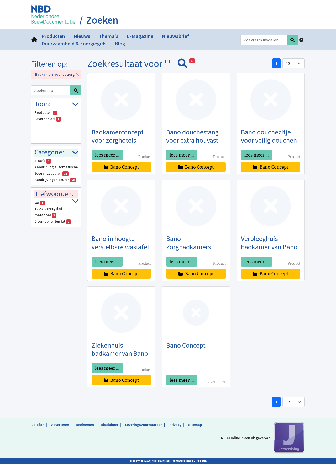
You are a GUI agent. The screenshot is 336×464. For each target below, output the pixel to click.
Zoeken (102, 20)
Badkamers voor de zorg (55, 74)
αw (39, 202)
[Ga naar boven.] (301, 39)
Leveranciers (47, 118)
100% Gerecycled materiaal (48, 211)
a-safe (42, 160)
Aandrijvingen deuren (55, 179)
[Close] (77, 74)
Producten (45, 112)
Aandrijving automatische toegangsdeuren (56, 170)
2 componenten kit (52, 221)
